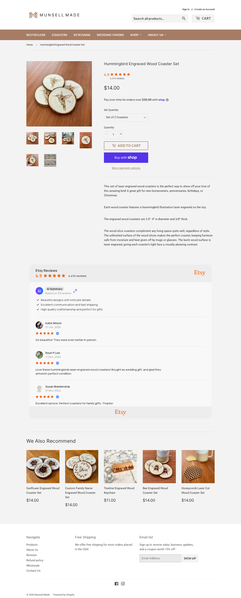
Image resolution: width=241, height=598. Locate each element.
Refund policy (34, 560)
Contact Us (33, 570)
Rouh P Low (52, 352)
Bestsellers (35, 35)
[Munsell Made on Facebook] (116, 584)
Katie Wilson (53, 323)
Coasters (59, 35)
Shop (134, 35)
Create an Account (204, 9)
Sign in (185, 9)
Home (29, 44)
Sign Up (190, 558)
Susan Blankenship (57, 386)
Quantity (109, 127)
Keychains (82, 35)
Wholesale (33, 565)
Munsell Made (42, 594)
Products (32, 544)
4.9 (106, 74)
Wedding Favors (110, 35)
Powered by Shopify (63, 594)
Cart (206, 18)
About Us (156, 35)
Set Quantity (111, 109)
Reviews (31, 555)
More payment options (126, 168)
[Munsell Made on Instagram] (123, 584)
